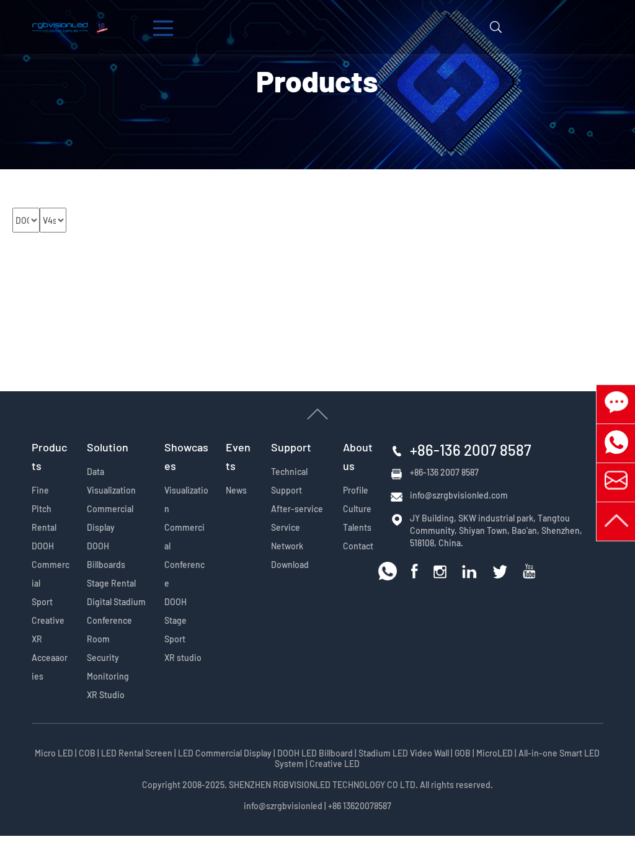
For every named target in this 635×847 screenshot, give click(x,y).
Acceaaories (50, 666)
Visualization (186, 499)
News (236, 490)
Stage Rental (111, 583)
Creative (48, 620)
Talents (357, 527)
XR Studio (106, 695)
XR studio (183, 657)
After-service (297, 508)
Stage (175, 620)
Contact (358, 546)
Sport (42, 601)
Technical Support (289, 480)
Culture (357, 508)
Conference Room (109, 629)
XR (37, 639)
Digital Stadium (116, 601)
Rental (44, 527)
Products (317, 80)
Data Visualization (111, 480)
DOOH (43, 546)
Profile (355, 490)
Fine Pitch (41, 499)
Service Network (287, 536)
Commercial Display (110, 518)
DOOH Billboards (106, 555)
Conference (184, 573)
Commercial (50, 573)
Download (290, 564)
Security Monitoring (108, 666)
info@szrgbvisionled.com (459, 495)
